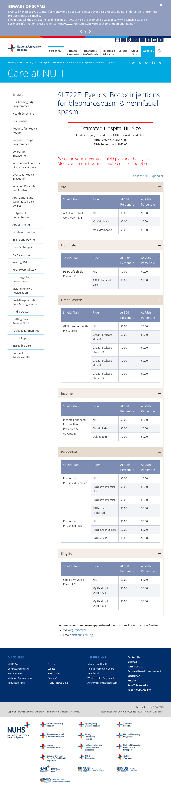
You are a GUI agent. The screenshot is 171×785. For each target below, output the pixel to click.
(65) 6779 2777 (77, 630)
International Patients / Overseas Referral (26, 165)
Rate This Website (138, 685)
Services (18, 94)
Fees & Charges (22, 247)
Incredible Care (22, 345)
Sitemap (132, 661)
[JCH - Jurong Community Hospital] (93, 736)
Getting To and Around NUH (22, 321)
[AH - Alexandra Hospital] (131, 725)
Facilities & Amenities (26, 330)
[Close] (160, 5)
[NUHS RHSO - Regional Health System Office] (55, 768)
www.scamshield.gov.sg (132, 20)
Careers (123, 50)
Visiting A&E (20, 262)
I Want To (147, 50)
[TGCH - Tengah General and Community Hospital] (55, 736)
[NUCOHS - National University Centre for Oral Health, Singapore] (55, 758)
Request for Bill (16, 682)
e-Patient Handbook (25, 232)
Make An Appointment (20, 678)
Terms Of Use (135, 666)
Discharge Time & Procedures (24, 279)
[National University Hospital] (24, 48)
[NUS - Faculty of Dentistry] (131, 768)
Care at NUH (56, 50)
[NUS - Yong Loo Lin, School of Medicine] (93, 768)
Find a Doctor (21, 311)
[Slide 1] (85, 32)
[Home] (55, 725)
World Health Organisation (102, 678)
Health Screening (23, 113)
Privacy (132, 680)
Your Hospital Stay (24, 269)
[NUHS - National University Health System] (19, 730)
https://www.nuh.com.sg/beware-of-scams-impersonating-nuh (96, 24)
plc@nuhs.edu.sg (82, 635)
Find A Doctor (15, 673)
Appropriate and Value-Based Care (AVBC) (24, 201)
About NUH (134, 52)
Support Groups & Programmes (24, 142)
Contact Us (134, 657)
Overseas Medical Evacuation (24, 176)
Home (11, 62)
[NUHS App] (123, 40)
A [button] (133, 63)
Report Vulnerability (139, 689)
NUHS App (19, 338)
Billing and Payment (25, 239)
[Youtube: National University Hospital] (154, 40)
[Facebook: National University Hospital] (142, 40)
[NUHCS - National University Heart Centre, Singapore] (131, 747)
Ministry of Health (98, 664)
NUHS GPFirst (21, 254)
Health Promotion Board (101, 668)
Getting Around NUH (19, 668)
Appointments (22, 224)
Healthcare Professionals (90, 52)
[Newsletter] (117, 40)
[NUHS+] (160, 40)
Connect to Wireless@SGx (21, 355)
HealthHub (94, 673)
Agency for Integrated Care (103, 682)
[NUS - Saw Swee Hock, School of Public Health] (55, 779)
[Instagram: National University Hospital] (148, 40)
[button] (153, 63)
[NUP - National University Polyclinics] (131, 736)
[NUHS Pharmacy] (131, 758)
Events (51, 668)
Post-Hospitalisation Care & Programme (25, 302)
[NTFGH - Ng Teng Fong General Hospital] (93, 725)
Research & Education (109, 52)
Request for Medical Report (25, 130)
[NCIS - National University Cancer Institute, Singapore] (93, 747)
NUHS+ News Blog (58, 682)
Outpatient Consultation (21, 215)
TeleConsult (20, 121)
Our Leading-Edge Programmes (24, 104)
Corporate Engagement (20, 153)
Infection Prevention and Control (25, 188)
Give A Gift (53, 678)
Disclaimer (134, 675)
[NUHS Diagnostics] (93, 758)
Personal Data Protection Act (144, 671)
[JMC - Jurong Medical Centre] (55, 747)
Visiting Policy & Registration (22, 290)
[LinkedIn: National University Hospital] (136, 40)
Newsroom (54, 673)
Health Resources (73, 52)
